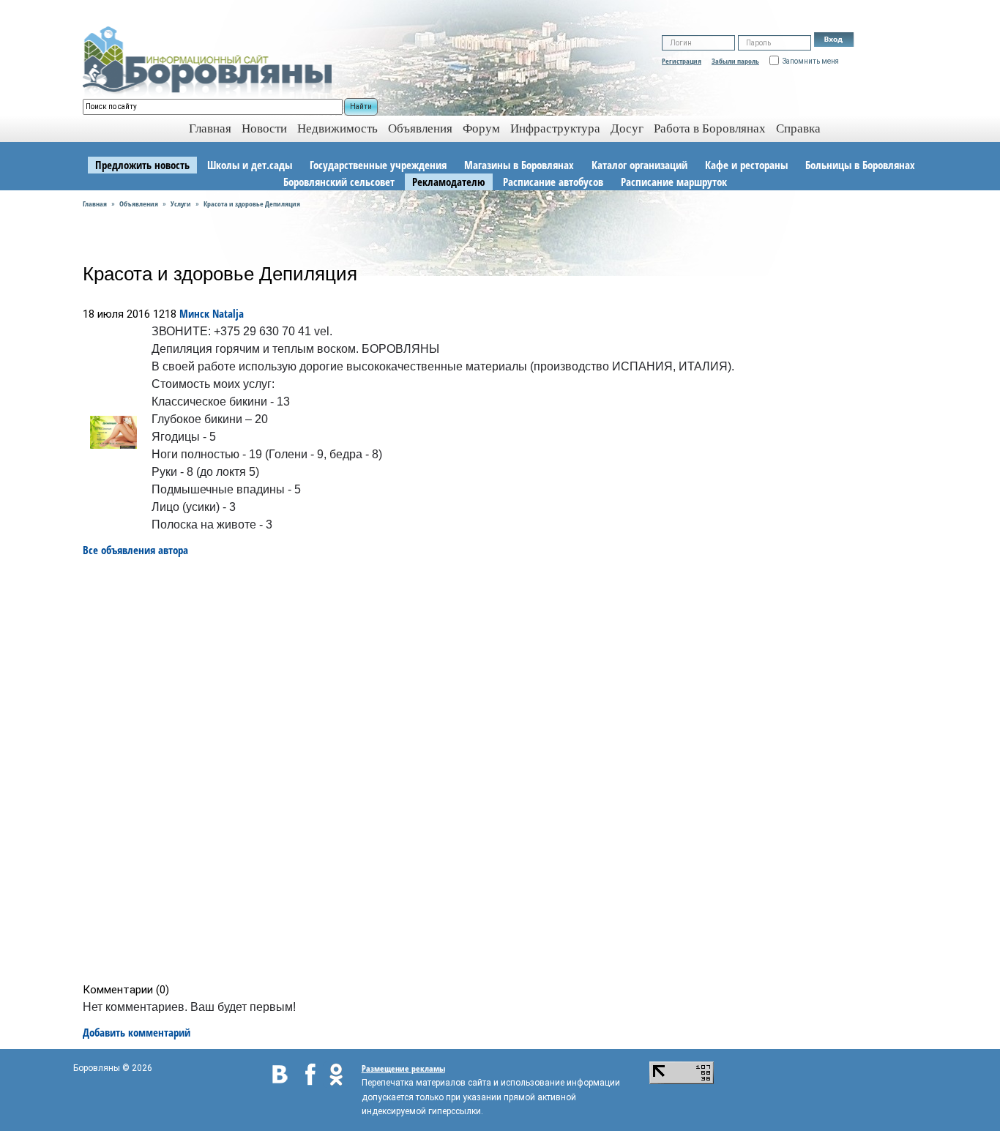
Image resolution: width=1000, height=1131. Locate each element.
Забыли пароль (735, 61)
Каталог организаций (639, 164)
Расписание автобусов (553, 181)
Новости (264, 128)
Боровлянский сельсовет (339, 181)
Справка (798, 128)
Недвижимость (337, 128)
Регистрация (681, 61)
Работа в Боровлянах (710, 128)
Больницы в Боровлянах (860, 164)
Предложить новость (142, 164)
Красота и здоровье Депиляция (252, 203)
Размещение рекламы (403, 1068)
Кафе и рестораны (746, 164)
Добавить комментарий (136, 1032)
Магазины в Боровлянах (519, 164)
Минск (194, 313)
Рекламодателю (448, 181)
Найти (361, 106)
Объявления (420, 128)
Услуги (181, 203)
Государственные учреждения (378, 164)
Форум (481, 128)
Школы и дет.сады (249, 164)
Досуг (627, 128)
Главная (95, 203)
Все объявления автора (135, 549)
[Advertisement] (505, 770)
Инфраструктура (555, 128)
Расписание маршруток (674, 181)
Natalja (228, 313)
